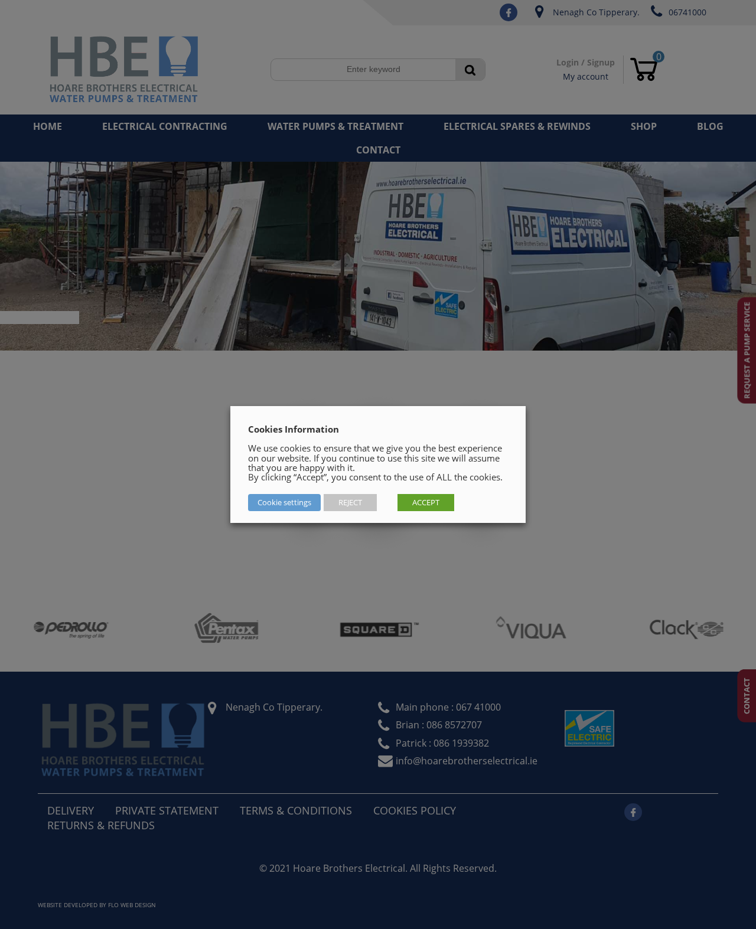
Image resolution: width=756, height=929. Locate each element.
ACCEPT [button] (425, 502)
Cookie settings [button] (284, 502)
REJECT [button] (350, 502)
